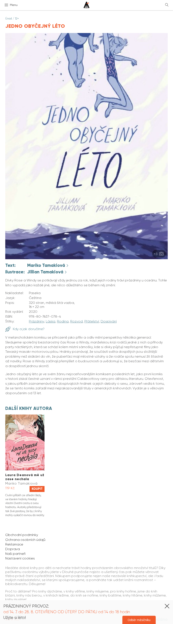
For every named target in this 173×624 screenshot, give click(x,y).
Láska (50, 321)
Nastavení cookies (20, 558)
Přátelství (91, 321)
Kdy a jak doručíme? (28, 329)
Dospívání (109, 321)
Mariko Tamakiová (46, 265)
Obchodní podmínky (21, 535)
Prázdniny (36, 321)
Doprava (12, 549)
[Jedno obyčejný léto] (86, 258)
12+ (17, 18)
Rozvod (76, 321)
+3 (156, 254)
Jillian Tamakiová (45, 272)
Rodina (63, 321)
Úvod (8, 18)
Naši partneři (15, 554)
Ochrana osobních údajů (25, 540)
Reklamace (14, 544)
